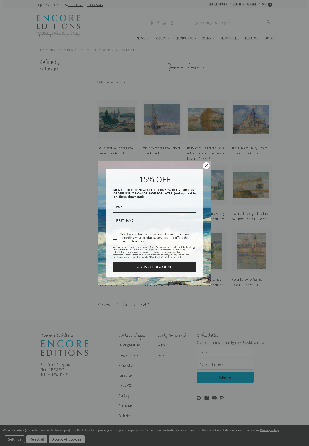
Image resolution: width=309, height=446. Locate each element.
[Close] (206, 166)
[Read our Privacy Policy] (193, 247)
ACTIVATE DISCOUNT (154, 266)
